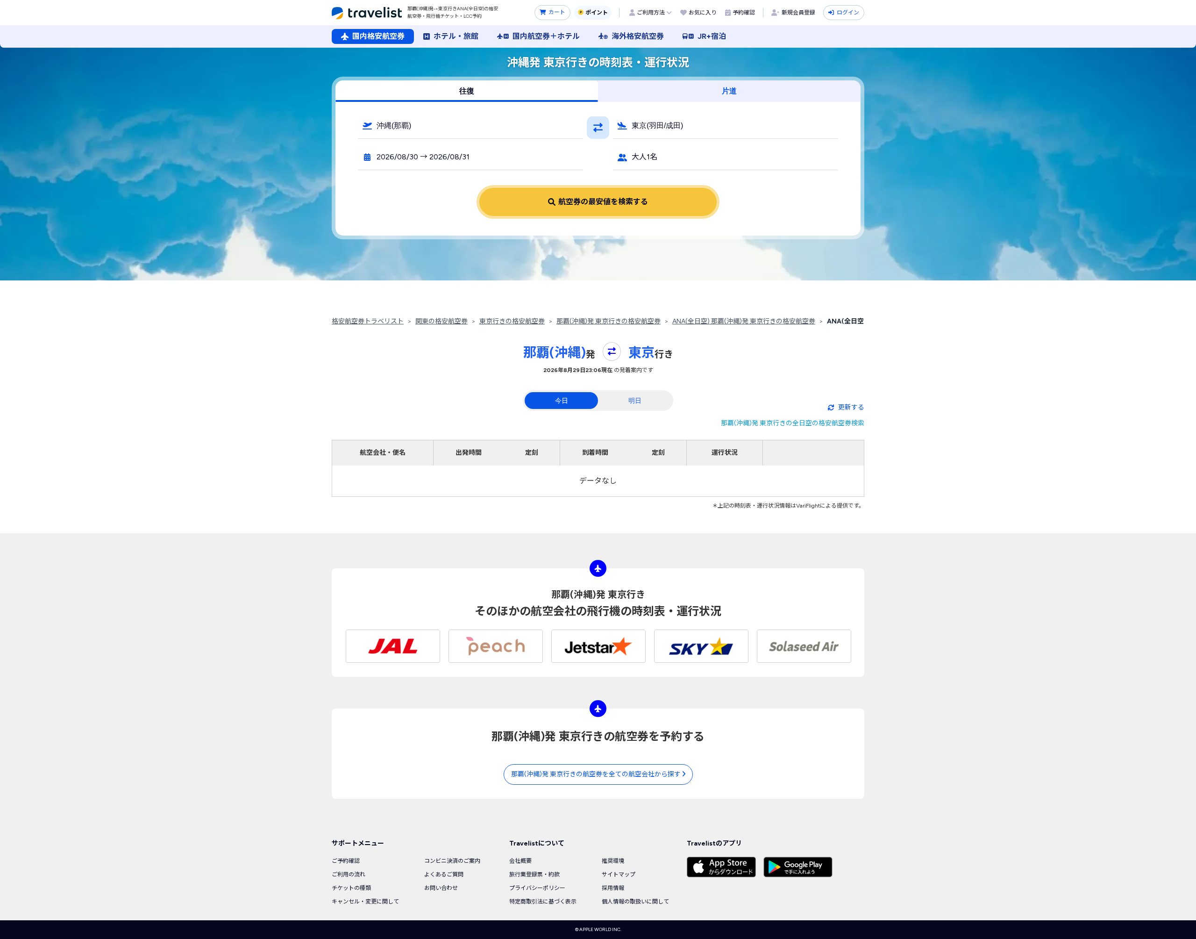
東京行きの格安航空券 (512, 321)
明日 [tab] (634, 400)
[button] (470, 125)
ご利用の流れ (348, 874)
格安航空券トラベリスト (368, 321)
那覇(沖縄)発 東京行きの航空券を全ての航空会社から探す (596, 774)
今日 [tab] (561, 400)
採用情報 (613, 888)
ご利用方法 (651, 12)
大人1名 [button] (644, 156)
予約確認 (744, 12)
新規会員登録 (798, 12)
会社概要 (520, 861)
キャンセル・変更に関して (365, 901)
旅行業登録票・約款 (534, 874)
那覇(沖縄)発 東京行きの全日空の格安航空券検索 (792, 423)
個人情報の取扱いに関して (635, 901)
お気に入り (703, 12)
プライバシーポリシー (537, 888)
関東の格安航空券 (441, 321)
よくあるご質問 (443, 874)
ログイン (848, 12)
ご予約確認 (346, 861)
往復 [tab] (466, 91)
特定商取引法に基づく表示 (543, 901)
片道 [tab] (729, 91)
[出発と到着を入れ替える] (598, 127)
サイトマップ (618, 874)
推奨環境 (613, 861)
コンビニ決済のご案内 (452, 861)
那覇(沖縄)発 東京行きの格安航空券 (608, 321)
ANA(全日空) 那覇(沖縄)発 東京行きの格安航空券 (743, 321)
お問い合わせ (441, 888)
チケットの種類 (351, 888)
